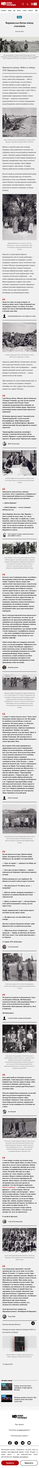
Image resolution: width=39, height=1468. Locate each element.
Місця (19, 10)
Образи (30, 10)
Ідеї (14, 10)
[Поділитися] (33, 1323)
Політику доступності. (20, 1457)
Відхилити (29, 1463)
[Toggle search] (23, 4)
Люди (9, 10)
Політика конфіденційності (19, 1430)
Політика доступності (19, 1436)
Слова (25, 10)
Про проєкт (19, 1424)
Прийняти (10, 1463)
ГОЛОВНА (3, 10)
